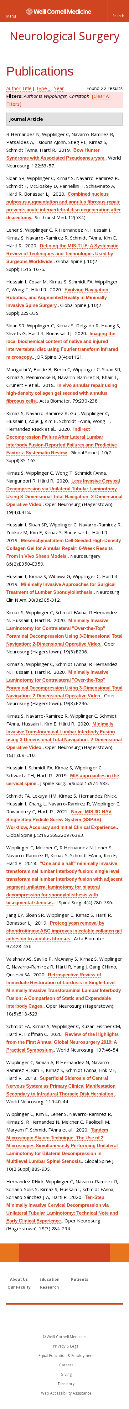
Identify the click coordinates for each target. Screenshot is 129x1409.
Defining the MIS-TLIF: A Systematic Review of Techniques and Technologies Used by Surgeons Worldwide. (62, 253)
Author (13, 88)
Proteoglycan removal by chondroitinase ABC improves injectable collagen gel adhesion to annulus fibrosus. (64, 930)
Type (41, 88)
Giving (66, 1374)
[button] (118, 11)
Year (59, 88)
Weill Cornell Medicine (64, 1314)
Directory (66, 1383)
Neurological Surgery (64, 36)
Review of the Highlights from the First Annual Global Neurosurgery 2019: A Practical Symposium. (62, 1042)
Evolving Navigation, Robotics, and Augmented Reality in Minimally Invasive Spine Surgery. (58, 297)
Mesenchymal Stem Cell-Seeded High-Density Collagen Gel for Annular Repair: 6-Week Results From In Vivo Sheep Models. (63, 548)
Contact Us (119, 1252)
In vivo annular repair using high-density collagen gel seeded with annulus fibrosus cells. (61, 393)
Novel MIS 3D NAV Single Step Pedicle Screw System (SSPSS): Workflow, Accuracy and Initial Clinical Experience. (61, 819)
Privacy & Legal (66, 1346)
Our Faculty (19, 1287)
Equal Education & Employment (66, 1355)
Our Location (9, 1252)
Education (49, 1279)
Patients (79, 1279)
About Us (19, 1279)
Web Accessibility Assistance (66, 1393)
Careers (66, 1365)
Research (49, 1287)
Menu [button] (11, 16)
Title (27, 88)
